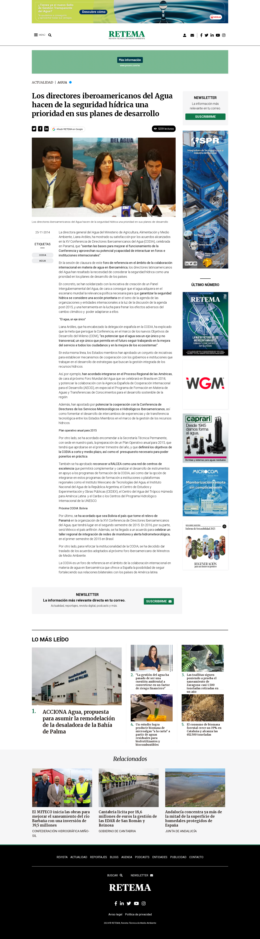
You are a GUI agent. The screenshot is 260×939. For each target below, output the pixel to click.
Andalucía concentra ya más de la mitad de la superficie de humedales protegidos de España (193, 818)
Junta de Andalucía (181, 831)
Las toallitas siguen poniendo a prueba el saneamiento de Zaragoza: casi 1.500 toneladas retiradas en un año (202, 683)
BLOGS (114, 857)
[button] (34, 128)
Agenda (126, 857)
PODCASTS (142, 857)
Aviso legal (115, 914)
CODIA (42, 255)
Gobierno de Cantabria (117, 831)
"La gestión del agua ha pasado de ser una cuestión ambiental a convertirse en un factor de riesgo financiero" (153, 681)
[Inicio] (128, 35)
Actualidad (42, 82)
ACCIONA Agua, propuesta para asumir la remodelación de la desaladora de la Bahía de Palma (79, 722)
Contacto (196, 857)
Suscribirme (205, 116)
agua (42, 260)
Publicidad (178, 857)
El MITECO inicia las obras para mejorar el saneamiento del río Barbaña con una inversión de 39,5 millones (61, 818)
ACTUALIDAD (78, 857)
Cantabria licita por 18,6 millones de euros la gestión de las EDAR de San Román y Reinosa (128, 818)
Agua (62, 82)
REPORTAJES (98, 857)
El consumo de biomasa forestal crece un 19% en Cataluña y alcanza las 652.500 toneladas (204, 729)
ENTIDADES (159, 857)
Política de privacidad (138, 914)
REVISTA (62, 857)
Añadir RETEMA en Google (70, 129)
